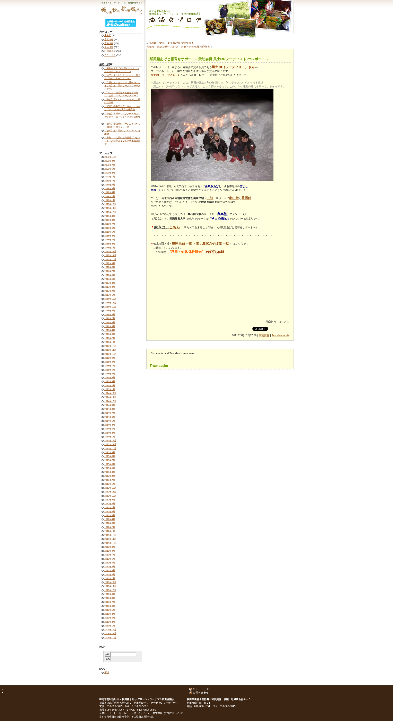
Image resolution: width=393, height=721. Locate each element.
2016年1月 (109, 342)
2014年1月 (109, 436)
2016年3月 (109, 334)
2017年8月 (109, 267)
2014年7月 (109, 413)
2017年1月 (109, 295)
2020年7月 (109, 165)
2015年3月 (109, 381)
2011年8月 (109, 551)
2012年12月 (110, 488)
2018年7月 (109, 224)
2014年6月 (109, 417)
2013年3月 (109, 476)
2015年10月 (110, 354)
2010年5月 (109, 610)
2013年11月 (110, 444)
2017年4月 (109, 283)
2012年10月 (110, 496)
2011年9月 (109, 547)
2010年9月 (109, 594)
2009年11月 (110, 633)
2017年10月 (110, 259)
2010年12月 (110, 582)
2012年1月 (109, 531)
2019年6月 (109, 184)
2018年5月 (109, 232)
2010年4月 (109, 614)
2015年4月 (109, 377)
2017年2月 (109, 291)
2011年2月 (109, 574)
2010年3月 (109, 617)
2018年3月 (109, 239)
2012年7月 (109, 507)
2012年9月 (109, 499)
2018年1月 (109, 247)
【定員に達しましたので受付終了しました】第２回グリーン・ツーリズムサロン (122, 85)
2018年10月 (110, 212)
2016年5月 (109, 326)
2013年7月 (109, 460)
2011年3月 (109, 570)
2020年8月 (109, 161)
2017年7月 (109, 271)
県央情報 (108, 47)
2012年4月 (109, 519)
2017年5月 (109, 279)
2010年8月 (109, 598)
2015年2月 (109, 385)
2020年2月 (109, 172)
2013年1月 (109, 484)
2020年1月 (109, 176)
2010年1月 (109, 625)
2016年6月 (109, 322)
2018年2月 (109, 243)
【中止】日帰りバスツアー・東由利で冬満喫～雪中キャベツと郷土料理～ (122, 116)
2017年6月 (109, 275)
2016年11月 (110, 302)
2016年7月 (109, 318)
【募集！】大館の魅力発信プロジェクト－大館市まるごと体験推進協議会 (122, 140)
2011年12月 (110, 535)
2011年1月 (109, 578)
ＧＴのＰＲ (110, 55)
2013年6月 (109, 464)
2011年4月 (109, 566)
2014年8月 (109, 409)
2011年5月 (109, 562)
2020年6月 (109, 169)
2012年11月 (110, 491)
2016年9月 (109, 310)
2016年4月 (109, 330)
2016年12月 (110, 298)
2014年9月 (109, 405)
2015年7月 (109, 365)
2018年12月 (110, 204)
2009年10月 (110, 637)
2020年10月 (110, 157)
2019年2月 (109, 196)
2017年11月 (110, 255)
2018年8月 (109, 220)
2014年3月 (109, 428)
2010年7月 (109, 602)
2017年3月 (109, 287)
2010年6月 (109, 606)
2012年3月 (109, 523)
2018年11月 (110, 208)
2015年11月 (110, 350)
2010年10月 (110, 590)
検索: (107, 654)
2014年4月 (109, 425)
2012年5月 (109, 515)
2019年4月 (109, 192)
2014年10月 (110, 401)
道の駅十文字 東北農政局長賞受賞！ (171, 43)
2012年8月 (109, 503)
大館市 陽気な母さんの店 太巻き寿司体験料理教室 (178, 46)
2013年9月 (109, 452)
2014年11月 (110, 397)
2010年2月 (109, 622)
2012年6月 (109, 511)
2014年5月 (109, 421)
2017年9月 (109, 263)
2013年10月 (110, 448)
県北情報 (108, 39)
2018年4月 (109, 235)
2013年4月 (109, 472)
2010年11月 (110, 586)
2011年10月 (110, 543)
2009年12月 (110, 629)
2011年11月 (110, 539)
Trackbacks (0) (280, 335)
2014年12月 (110, 393)
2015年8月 (109, 361)
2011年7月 (109, 554)
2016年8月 (109, 314)
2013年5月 (109, 468)
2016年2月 (109, 338)
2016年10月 (110, 306)
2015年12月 (110, 346)
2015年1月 (109, 389)
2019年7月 (109, 180)
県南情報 (264, 335)
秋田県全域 (110, 51)
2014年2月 (109, 432)
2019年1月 (109, 200)
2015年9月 (109, 358)
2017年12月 (110, 251)
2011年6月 (109, 559)
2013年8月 (109, 456)
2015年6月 (109, 369)
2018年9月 (109, 216)
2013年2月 (109, 480)
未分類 (107, 35)
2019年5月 (109, 188)
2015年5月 (109, 373)
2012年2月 (109, 527)
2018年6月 (109, 228)
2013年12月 (110, 440)
